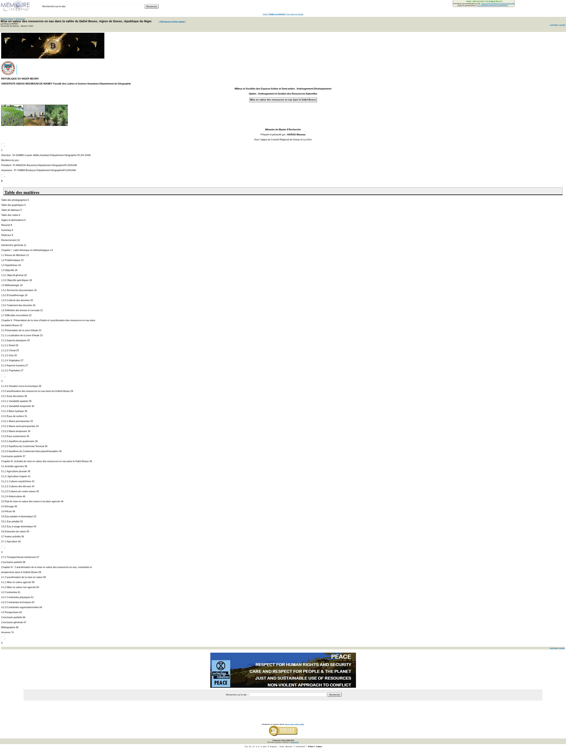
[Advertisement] (283, 708)
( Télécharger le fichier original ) (171, 22)
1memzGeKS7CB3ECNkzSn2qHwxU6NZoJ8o (497, 3)
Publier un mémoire (277, 14)
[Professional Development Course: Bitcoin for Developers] (52, 57)
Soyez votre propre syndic (294, 724)
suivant (562, 25)
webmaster (295, 742)
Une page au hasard (295, 14)
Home (265, 14)
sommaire (554, 25)
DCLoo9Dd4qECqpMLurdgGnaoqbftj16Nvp (492, 5)
